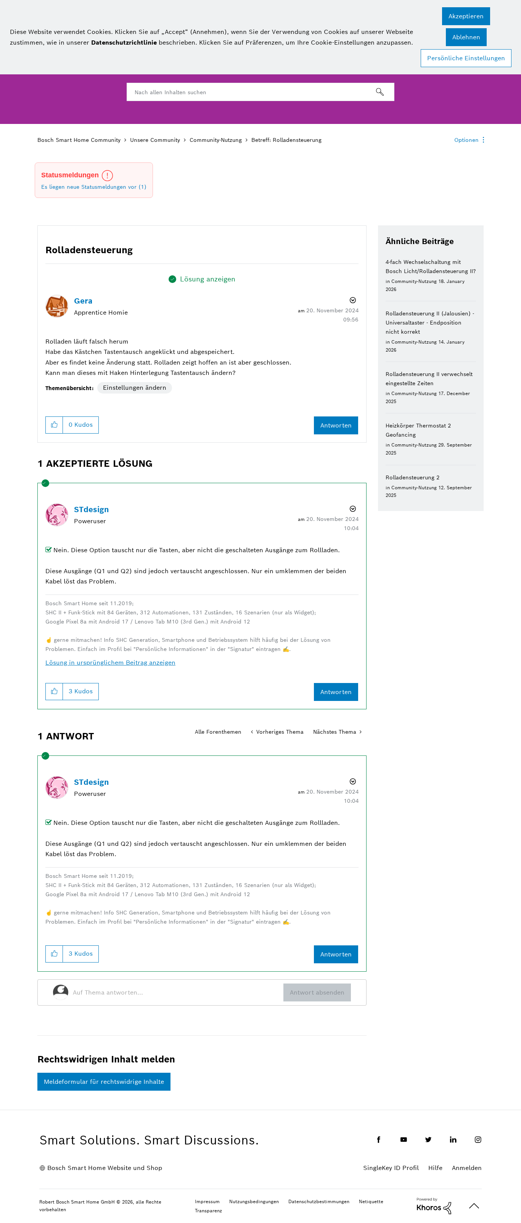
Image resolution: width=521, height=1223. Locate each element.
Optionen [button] (466, 140)
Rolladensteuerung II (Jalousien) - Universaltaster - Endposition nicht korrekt (430, 322)
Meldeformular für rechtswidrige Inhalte (104, 1082)
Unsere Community (155, 140)
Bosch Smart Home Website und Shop (104, 1168)
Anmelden (467, 1168)
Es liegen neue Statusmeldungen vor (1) (93, 186)
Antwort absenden (317, 992)
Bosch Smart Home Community (79, 140)
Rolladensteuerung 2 (413, 477)
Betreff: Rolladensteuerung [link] (286, 140)
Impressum (207, 1201)
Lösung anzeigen (207, 279)
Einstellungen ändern (134, 388)
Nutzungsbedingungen (254, 1201)
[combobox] (260, 92)
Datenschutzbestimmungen (318, 1201)
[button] (466, 16)
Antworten (336, 425)
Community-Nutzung (216, 140)
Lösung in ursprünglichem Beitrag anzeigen (110, 663)
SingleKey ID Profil (391, 1168)
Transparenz (208, 1210)
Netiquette (371, 1201)
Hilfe (435, 1168)
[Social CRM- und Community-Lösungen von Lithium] (434, 1205)
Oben (474, 1206)
